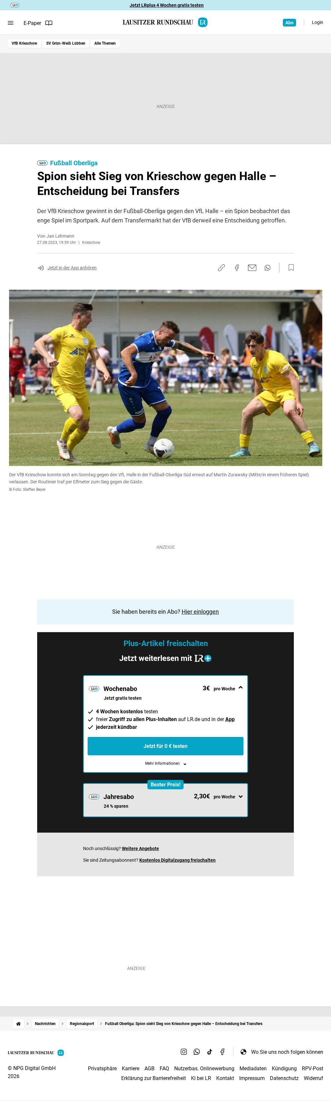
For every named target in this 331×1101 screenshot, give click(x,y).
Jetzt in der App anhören (72, 267)
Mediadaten (253, 1068)
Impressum (252, 1078)
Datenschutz (284, 1078)
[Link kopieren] (221, 267)
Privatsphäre (102, 1068)
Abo (289, 22)
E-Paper (32, 23)
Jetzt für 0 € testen (165, 746)
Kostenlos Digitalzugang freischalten (177, 860)
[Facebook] (223, 1052)
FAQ (164, 1068)
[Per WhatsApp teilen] (267, 267)
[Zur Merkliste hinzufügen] (289, 267)
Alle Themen (105, 43)
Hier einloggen (200, 611)
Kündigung (284, 1068)
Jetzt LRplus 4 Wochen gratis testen (167, 5)
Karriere (130, 1068)
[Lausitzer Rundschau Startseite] (165, 22)
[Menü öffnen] (10, 22)
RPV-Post (312, 1068)
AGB (149, 1068)
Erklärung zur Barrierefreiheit (153, 1078)
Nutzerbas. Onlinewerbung (204, 1068)
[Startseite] (18, 1024)
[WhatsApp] (197, 1052)
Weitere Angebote (140, 848)
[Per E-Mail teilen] (252, 267)
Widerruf (313, 1078)
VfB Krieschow (24, 43)
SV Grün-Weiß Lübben (65, 43)
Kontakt (225, 1078)
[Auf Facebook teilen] (236, 267)
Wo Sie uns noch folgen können (287, 1052)
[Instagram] (184, 1052)
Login (317, 22)
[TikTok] (210, 1052)
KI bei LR (201, 1078)
